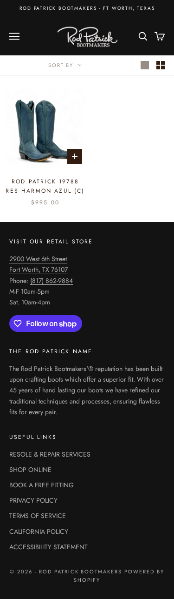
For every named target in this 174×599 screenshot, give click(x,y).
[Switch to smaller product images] (160, 65)
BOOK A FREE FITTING (41, 485)
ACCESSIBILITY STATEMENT (48, 547)
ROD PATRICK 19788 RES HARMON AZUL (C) (45, 186)
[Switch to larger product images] (145, 65)
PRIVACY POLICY (33, 500)
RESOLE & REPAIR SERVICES (49, 454)
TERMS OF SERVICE (37, 515)
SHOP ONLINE (30, 469)
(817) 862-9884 (51, 280)
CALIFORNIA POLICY (38, 531)
